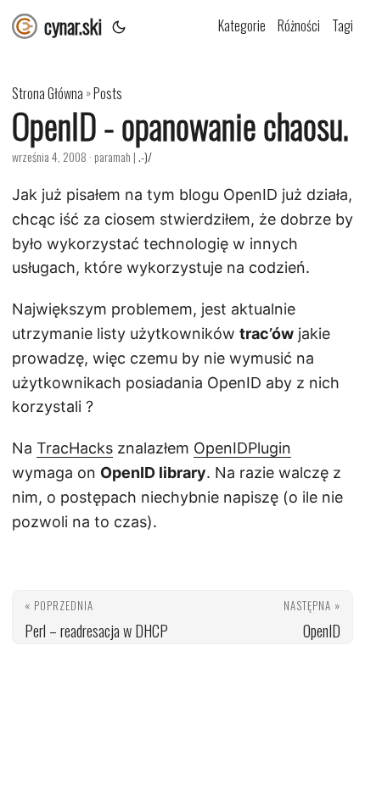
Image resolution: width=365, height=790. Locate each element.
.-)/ (145, 156)
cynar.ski (73, 25)
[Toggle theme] (119, 25)
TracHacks (74, 448)
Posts (107, 93)
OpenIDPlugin (242, 448)
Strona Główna (47, 93)
